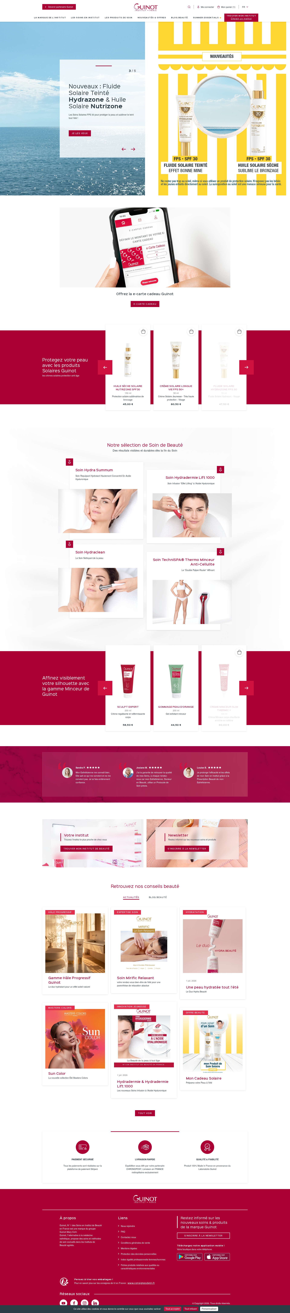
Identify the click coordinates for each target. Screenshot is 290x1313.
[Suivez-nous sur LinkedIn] (95, 1303)
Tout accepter (172, 1309)
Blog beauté (179, 18)
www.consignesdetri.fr (141, 1283)
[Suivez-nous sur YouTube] (63, 1303)
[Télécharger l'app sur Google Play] (189, 1257)
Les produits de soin (118, 18)
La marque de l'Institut (50, 18)
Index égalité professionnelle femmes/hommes (143, 1259)
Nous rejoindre (128, 1225)
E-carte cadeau (145, 304)
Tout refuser (190, 1309)
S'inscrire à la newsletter (187, 849)
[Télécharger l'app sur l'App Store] (217, 1257)
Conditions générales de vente (135, 1242)
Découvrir (79, 126)
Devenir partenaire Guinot (60, 6)
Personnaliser (209, 1309)
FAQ (123, 1231)
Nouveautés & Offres (152, 18)
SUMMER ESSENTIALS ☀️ (207, 18)
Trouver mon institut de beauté (86, 849)
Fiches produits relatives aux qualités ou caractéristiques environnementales (140, 1267)
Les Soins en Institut (85, 18)
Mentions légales (129, 1248)
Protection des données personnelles (138, 1253)
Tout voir (145, 1113)
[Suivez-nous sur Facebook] (74, 1303)
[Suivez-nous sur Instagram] (84, 1303)
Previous (105, 367)
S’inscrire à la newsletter (203, 1236)
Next (246, 367)
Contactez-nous (128, 1237)
